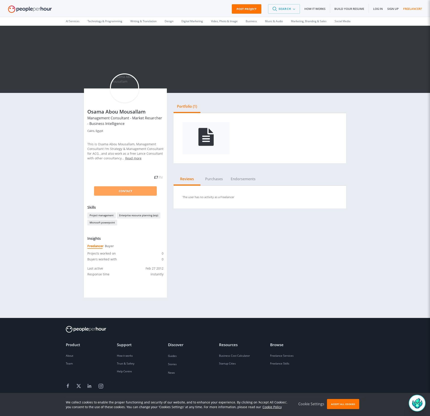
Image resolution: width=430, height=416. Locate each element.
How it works (314, 9)
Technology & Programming (105, 21)
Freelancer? (412, 9)
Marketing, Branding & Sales (309, 21)
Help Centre (124, 371)
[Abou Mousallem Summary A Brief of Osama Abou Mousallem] (206, 138)
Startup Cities (227, 363)
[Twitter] (79, 386)
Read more (133, 158)
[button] (284, 9)
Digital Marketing (192, 21)
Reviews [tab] (187, 178)
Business (251, 21)
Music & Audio (274, 21)
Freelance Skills (279, 363)
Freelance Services (282, 356)
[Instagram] (100, 386)
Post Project (246, 9)
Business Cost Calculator (234, 356)
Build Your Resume (349, 9)
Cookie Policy (272, 407)
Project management (102, 215)
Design (169, 21)
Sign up (393, 9)
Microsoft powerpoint (102, 222)
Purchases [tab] (214, 178)
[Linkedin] (90, 386)
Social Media (342, 21)
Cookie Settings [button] (311, 403)
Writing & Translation (143, 21)
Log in (378, 9)
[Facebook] (68, 386)
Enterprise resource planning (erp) (138, 215)
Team (69, 363)
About (69, 356)
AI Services (73, 21)
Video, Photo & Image (224, 21)
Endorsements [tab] (243, 178)
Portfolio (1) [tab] (187, 106)
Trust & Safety (125, 363)
